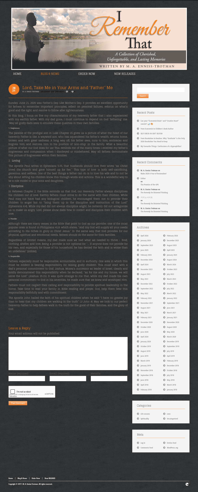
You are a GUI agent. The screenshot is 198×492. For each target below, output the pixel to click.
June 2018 (144, 380)
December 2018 (173, 365)
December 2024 (147, 259)
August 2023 (145, 274)
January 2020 (146, 341)
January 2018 (172, 389)
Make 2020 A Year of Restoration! (154, 173)
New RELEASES (50, 478)
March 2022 (171, 293)
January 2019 (146, 365)
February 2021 (146, 317)
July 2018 (170, 375)
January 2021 (172, 317)
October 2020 (146, 327)
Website (95, 373)
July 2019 (170, 351)
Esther (143, 178)
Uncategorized (172, 418)
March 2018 (171, 384)
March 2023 (171, 279)
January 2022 (172, 298)
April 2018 (144, 384)
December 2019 (173, 341)
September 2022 (147, 288)
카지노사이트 (147, 197)
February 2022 (146, 298)
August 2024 (172, 259)
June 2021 (171, 307)
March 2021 (171, 312)
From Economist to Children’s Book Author (157, 128)
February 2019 (172, 360)
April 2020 (144, 336)
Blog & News (22, 478)
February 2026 (172, 235)
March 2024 (171, 264)
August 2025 (172, 245)
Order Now (36, 478)
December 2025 (173, 240)
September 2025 (147, 245)
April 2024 (144, 264)
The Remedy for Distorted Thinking (154, 192)
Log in (143, 442)
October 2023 (172, 269)
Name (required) (18, 373)
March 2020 (171, 336)
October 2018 (172, 370)
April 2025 (171, 250)
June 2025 (144, 250)
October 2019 (146, 346)
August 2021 (145, 307)
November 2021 (147, 303)
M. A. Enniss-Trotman (30, 484)
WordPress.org (172, 447)
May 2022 (144, 293)
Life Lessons (45, 91)
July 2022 (170, 288)
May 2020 (170, 331)
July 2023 (170, 274)
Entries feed (171, 442)
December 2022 (147, 283)
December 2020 (147, 322)
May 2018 (170, 380)
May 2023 (144, 279)
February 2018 (146, 389)
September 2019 (173, 346)
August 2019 (145, 351)
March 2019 (145, 360)
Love (52, 91)
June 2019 (144, 355)
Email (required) (59, 373)
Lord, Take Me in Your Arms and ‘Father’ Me (67, 87)
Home (11, 478)
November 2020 (173, 322)
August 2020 (172, 327)
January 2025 (172, 254)
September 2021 (173, 303)
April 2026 (144, 235)
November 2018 (147, 370)
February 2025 (146, 254)
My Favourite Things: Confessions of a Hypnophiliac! (161, 146)
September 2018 (147, 375)
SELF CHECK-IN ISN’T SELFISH (151, 133)
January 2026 (146, 240)
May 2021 (144, 312)
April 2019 (171, 355)
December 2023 (147, 269)
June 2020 (144, 331)
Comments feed (147, 447)
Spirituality (59, 91)
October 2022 (172, 283)
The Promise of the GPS (150, 184)
